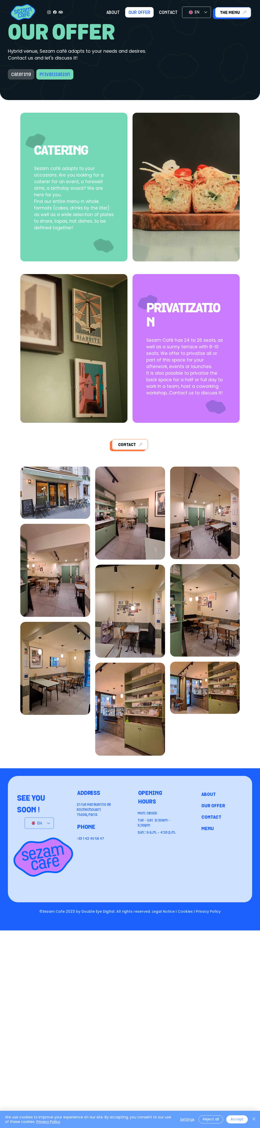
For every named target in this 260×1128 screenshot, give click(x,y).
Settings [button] (187, 1119)
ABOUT (208, 794)
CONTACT (211, 817)
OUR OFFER (213, 805)
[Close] (254, 1119)
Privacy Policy (48, 1121)
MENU (207, 828)
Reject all (211, 1119)
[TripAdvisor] (60, 12)
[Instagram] (49, 12)
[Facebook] (55, 12)
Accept (237, 1119)
